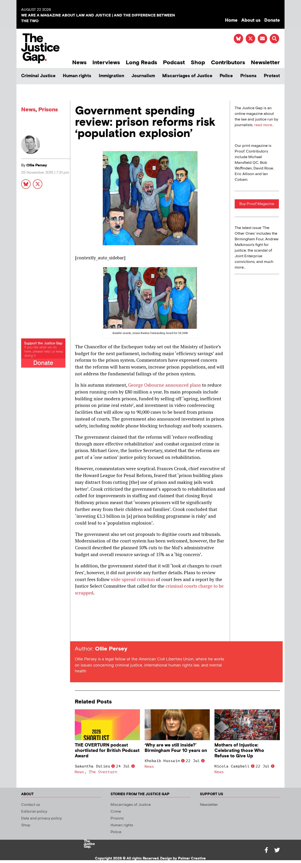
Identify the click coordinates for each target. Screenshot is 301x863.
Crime (116, 811)
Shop (198, 62)
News (79, 62)
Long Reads (141, 62)
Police (226, 76)
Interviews (106, 62)
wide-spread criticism (133, 579)
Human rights (77, 76)
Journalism (143, 76)
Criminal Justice (38, 76)
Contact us (30, 804)
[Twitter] (277, 850)
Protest (272, 76)
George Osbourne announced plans (164, 385)
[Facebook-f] (266, 850)
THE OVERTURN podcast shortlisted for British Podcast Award (107, 750)
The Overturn (103, 772)
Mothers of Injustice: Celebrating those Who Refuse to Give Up (239, 750)
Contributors (228, 62)
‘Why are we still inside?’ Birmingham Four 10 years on (176, 748)
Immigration (111, 76)
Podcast (174, 62)
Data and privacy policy (41, 818)
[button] (274, 38)
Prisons (248, 76)
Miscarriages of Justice (187, 76)
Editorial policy (34, 811)
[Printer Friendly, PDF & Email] (78, 632)
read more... (264, 125)
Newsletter (265, 62)
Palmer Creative (192, 858)
